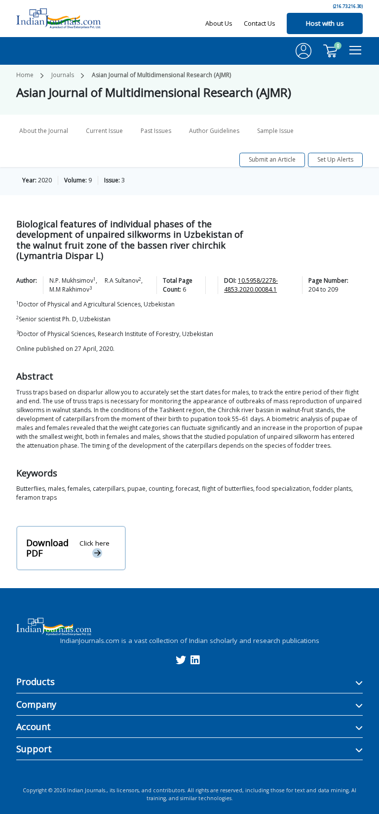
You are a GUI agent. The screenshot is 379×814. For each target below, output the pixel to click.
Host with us (325, 23)
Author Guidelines (214, 131)
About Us (218, 23)
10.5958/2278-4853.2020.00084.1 (251, 285)
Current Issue (104, 131)
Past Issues (156, 131)
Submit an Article (272, 159)
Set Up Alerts (335, 159)
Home (25, 75)
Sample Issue (275, 131)
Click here (94, 543)
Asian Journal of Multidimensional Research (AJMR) (161, 75)
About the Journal (43, 131)
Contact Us (259, 23)
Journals (62, 75)
